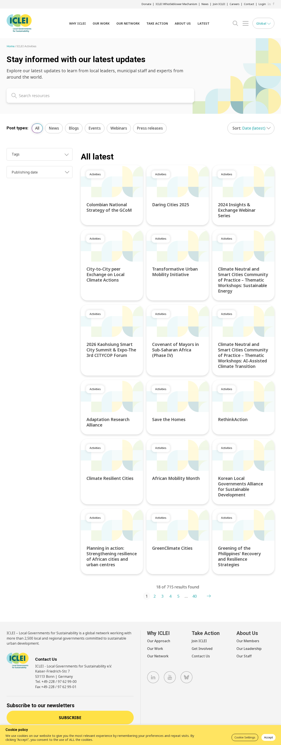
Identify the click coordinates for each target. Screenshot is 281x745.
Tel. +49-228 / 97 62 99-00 (56, 681)
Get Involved (202, 648)
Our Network (128, 23)
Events (94, 128)
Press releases (150, 128)
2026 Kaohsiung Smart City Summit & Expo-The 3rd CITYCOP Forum (111, 349)
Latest (203, 23)
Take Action (157, 23)
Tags (16, 154)
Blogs (74, 128)
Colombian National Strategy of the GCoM (109, 207)
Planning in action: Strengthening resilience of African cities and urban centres (111, 556)
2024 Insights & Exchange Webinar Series (237, 210)
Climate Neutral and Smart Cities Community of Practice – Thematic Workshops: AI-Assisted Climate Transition (243, 355)
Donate (146, 4)
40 (194, 596)
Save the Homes (169, 419)
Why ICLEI (77, 23)
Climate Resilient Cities (109, 478)
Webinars (118, 128)
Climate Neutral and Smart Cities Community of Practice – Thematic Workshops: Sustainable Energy (243, 280)
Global (261, 23)
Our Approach (158, 640)
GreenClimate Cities (172, 548)
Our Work (101, 23)
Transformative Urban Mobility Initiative (175, 271)
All (37, 128)
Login (262, 4)
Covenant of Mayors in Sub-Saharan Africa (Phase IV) (175, 349)
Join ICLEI (219, 4)
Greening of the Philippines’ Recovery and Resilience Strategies (239, 556)
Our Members (247, 640)
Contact (249, 4)
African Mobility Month (176, 478)
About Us (183, 23)
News (205, 4)
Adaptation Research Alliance (108, 422)
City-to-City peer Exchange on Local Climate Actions (105, 274)
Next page (209, 596)
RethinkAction (233, 419)
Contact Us (201, 656)
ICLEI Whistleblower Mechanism (176, 4)
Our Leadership (249, 648)
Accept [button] (268, 737)
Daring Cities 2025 (170, 205)
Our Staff (244, 656)
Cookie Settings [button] (244, 737)
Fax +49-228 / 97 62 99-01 (55, 686)
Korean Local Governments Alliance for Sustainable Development (240, 486)
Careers (235, 4)
